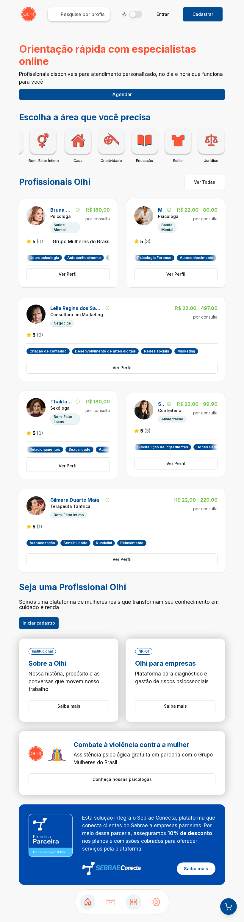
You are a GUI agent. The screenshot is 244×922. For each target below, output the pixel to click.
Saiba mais (68, 706)
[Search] (110, 902)
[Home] (88, 902)
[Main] (133, 902)
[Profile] (156, 902)
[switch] (135, 14)
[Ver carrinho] (228, 906)
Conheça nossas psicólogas (122, 779)
